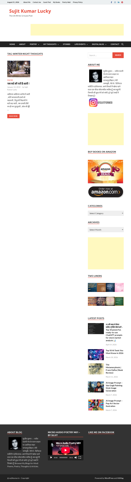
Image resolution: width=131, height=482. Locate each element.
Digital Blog (98, 44)
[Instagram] (115, 2)
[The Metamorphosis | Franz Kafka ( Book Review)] (96, 365)
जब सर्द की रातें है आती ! (18, 83)
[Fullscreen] (80, 457)
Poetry (33, 44)
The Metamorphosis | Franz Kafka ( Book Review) (114, 368)
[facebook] (111, 2)
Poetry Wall (66, 2)
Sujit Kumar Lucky (30, 11)
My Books (56, 2)
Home (12, 44)
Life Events (80, 44)
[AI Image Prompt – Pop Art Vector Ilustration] (96, 401)
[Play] (51, 457)
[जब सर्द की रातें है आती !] (18, 69)
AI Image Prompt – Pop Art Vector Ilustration (114, 403)
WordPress (109, 478)
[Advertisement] (77, 30)
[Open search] (122, 44)
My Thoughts (49, 44)
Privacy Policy (78, 2)
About (22, 44)
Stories (66, 44)
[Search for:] (106, 55)
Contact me (37, 2)
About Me (26, 2)
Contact (115, 44)
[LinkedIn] (118, 2)
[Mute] (75, 457)
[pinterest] (122, 2)
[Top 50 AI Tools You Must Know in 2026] (96, 350)
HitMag (120, 478)
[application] (65, 450)
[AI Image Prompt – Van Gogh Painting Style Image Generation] (96, 383)
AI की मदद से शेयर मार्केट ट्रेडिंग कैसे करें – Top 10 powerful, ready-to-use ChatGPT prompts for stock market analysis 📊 (114, 332)
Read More (12, 115)
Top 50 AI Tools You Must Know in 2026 (114, 351)
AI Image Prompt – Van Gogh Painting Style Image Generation (114, 386)
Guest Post (47, 2)
